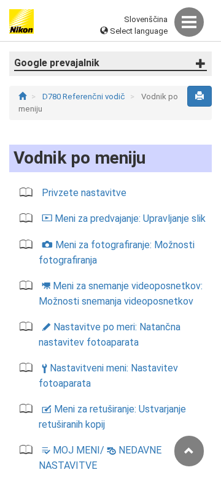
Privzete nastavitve (84, 193)
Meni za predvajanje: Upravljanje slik (124, 218)
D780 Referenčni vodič (84, 96)
